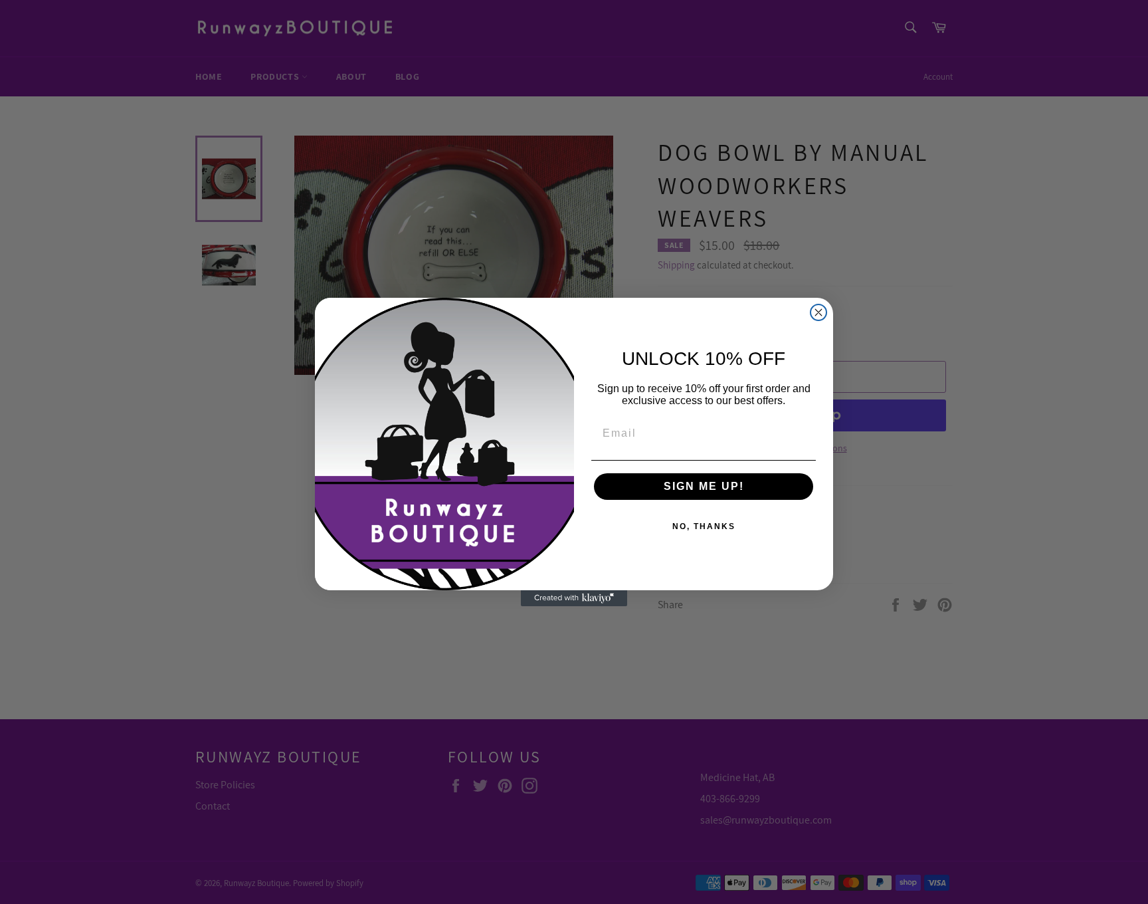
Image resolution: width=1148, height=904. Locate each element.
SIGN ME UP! (704, 486)
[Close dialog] (818, 312)
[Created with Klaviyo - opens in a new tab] (574, 598)
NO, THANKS (703, 526)
